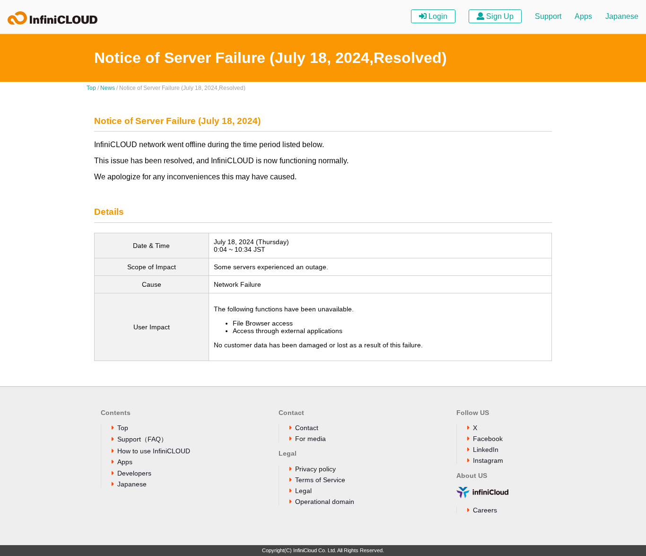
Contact (306, 428)
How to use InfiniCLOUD (153, 451)
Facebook (488, 438)
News (107, 88)
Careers (485, 510)
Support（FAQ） (142, 439)
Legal (303, 490)
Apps (583, 16)
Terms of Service (320, 480)
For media (310, 438)
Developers (134, 473)
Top (91, 88)
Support (548, 16)
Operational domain (324, 501)
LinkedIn (485, 449)
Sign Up (499, 16)
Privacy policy (315, 469)
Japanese (621, 16)
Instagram (488, 460)
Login (437, 16)
